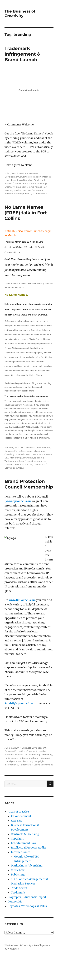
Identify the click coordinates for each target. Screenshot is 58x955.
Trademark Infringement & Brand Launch (22, 54)
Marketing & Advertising (27, 865)
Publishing (18, 874)
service (27, 190)
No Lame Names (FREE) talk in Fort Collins (26, 212)
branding (42, 183)
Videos (8, 183)
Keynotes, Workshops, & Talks (27, 906)
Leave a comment (14, 467)
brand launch (29, 183)
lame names (35, 187)
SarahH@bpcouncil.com (20, 703)
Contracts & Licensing (25, 834)
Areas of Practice (18, 811)
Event (40, 454)
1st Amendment (21, 816)
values (20, 461)
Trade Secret (11, 758)
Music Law (17, 870)
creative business (35, 451)
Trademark (40, 180)
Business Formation (30, 176)
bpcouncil (45, 758)
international (11, 764)
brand (18, 183)
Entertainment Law (25, 454)
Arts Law (23, 173)
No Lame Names (23, 464)
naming (9, 190)
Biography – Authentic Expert (27, 897)
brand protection (13, 761)
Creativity (10, 187)
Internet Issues (20, 852)
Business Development (38, 447)
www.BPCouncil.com (22, 600)
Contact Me (15, 901)
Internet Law (21, 754)
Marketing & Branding (21, 180)
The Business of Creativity (20, 13)
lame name (21, 187)
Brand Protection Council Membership (29, 484)
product (18, 190)
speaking (39, 457)
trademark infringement (17, 193)
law (45, 187)
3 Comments (40, 193)
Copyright (31, 751)
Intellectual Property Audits (28, 847)
